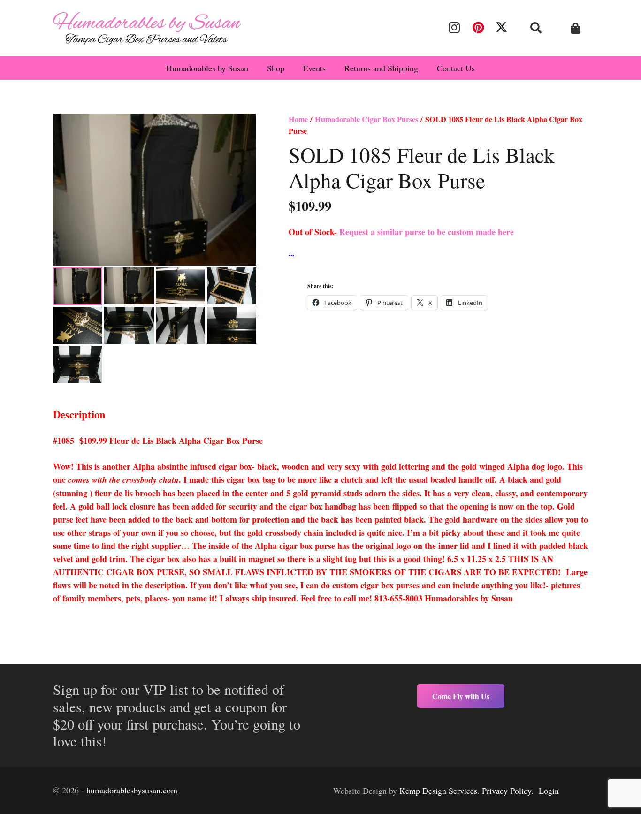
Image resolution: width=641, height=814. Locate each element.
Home (298, 119)
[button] (536, 27)
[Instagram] (454, 27)
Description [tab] (79, 414)
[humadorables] (147, 28)
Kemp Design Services (438, 790)
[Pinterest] (477, 27)
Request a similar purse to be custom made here (426, 232)
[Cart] (575, 28)
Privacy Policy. (508, 790)
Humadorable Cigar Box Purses (366, 119)
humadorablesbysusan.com (131, 790)
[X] (501, 27)
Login (549, 790)
